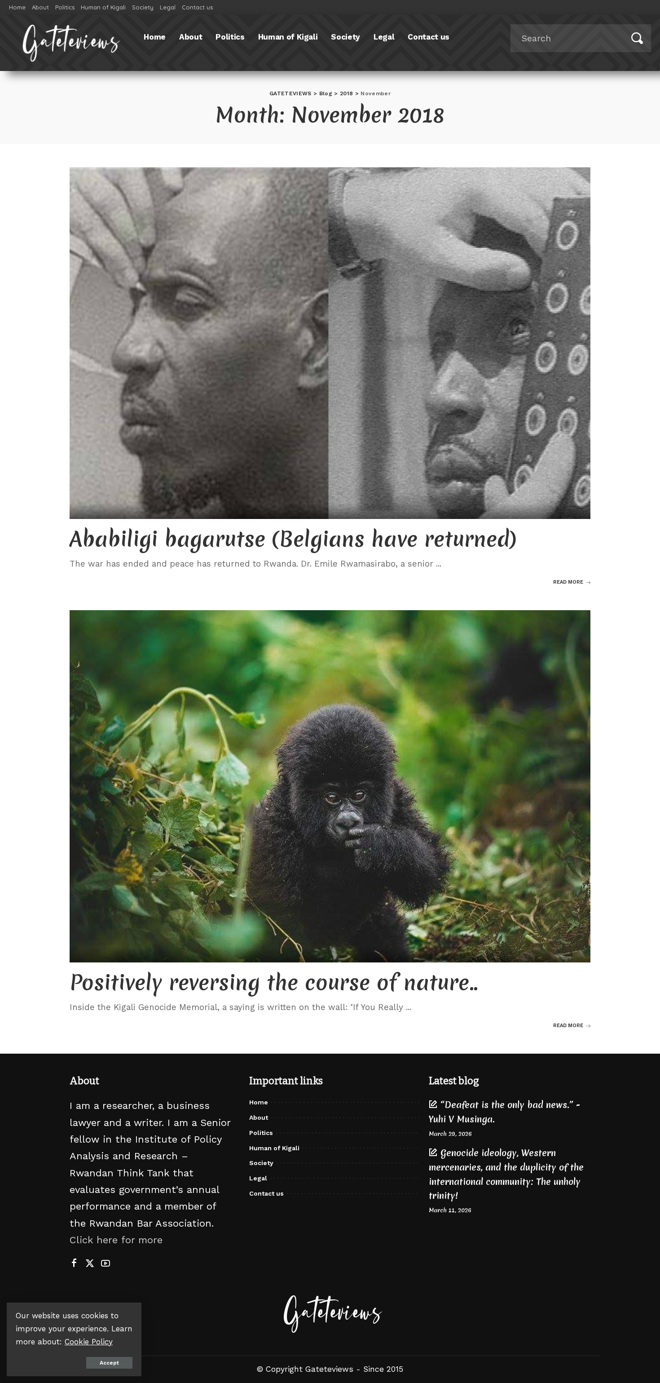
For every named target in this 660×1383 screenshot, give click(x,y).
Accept (109, 1363)
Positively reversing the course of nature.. (274, 982)
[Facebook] (74, 1263)
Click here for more (116, 1240)
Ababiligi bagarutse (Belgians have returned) (293, 539)
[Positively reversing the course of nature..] (330, 786)
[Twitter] (89, 1263)
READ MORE (568, 582)
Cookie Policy (89, 1341)
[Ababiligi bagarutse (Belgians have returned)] (330, 343)
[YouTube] (105, 1263)
